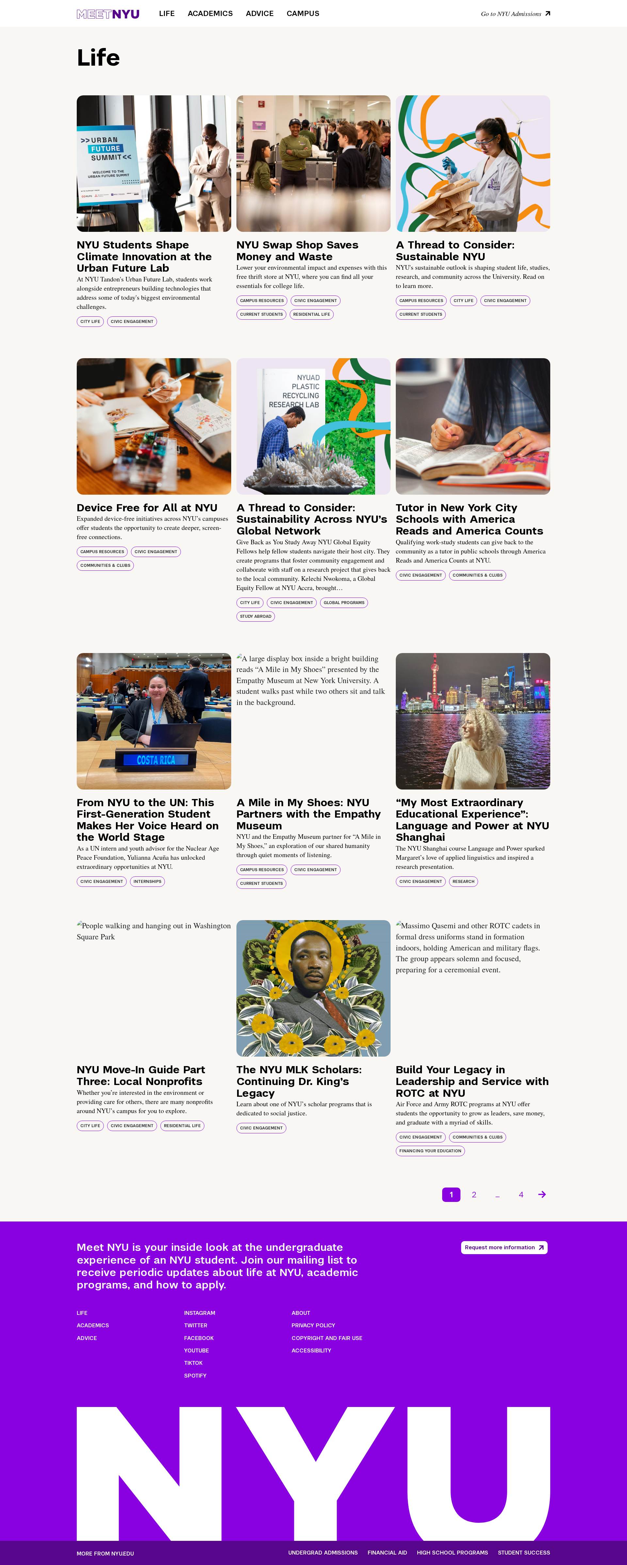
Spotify (195, 1375)
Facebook (199, 1338)
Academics (210, 13)
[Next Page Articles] (542, 1194)
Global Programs (344, 602)
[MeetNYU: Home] (108, 13)
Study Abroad (255, 616)
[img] (154, 163)
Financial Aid (387, 1553)
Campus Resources (262, 300)
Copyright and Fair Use (327, 1338)
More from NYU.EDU (105, 1553)
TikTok (193, 1363)
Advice (260, 13)
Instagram (199, 1313)
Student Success (524, 1553)
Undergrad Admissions (323, 1553)
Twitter (195, 1325)
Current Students (261, 314)
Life (167, 13)
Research (463, 881)
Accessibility (311, 1350)
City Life (90, 321)
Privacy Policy (313, 1325)
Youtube (196, 1350)
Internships (147, 881)
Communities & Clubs (105, 565)
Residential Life (311, 314)
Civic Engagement (132, 321)
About (301, 1313)
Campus (303, 13)
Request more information (500, 1247)
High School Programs (452, 1553)
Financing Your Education (430, 1151)
